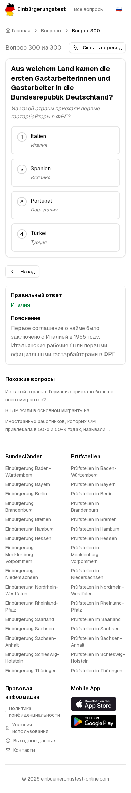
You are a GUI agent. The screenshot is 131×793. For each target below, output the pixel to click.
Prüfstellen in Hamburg (95, 529)
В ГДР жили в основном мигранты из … (49, 410)
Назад (27, 271)
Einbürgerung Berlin (26, 494)
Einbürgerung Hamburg (29, 529)
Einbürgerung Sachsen (29, 629)
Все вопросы (88, 9)
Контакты (24, 750)
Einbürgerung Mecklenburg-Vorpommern (20, 554)
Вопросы (51, 31)
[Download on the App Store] (98, 704)
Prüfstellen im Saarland (96, 619)
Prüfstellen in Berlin (92, 494)
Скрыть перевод (102, 48)
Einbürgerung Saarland (29, 619)
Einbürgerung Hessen (28, 538)
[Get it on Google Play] (98, 721)
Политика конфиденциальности (34, 711)
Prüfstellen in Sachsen (95, 629)
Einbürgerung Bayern (27, 484)
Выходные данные (34, 741)
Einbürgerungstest (41, 9)
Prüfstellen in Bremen (94, 519)
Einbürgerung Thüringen (31, 671)
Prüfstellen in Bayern (93, 484)
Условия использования (30, 727)
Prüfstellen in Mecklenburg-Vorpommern (86, 554)
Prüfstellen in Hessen (94, 538)
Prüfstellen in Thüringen (96, 671)
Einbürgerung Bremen (28, 519)
